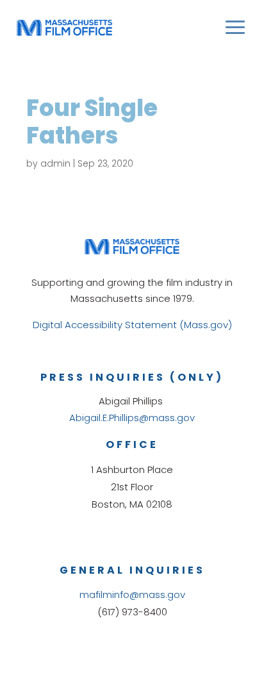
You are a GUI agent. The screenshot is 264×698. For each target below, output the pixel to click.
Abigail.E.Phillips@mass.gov (132, 417)
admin (55, 163)
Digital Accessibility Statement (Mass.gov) (132, 324)
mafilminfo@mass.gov (132, 594)
